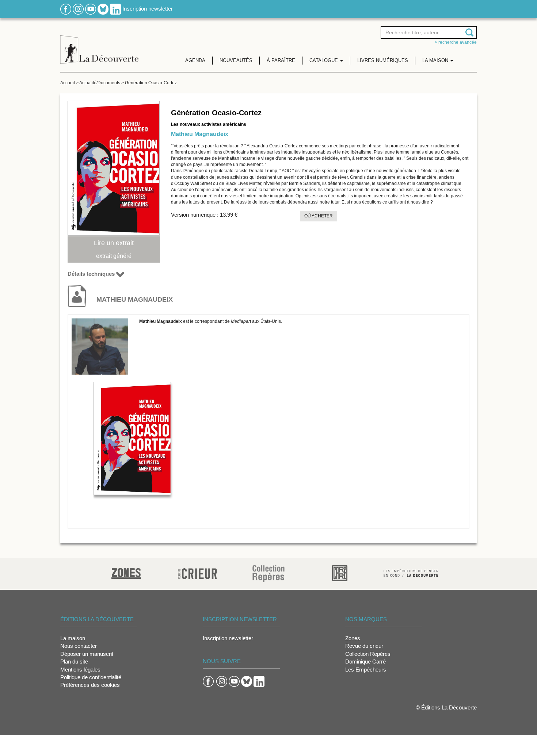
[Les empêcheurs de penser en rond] (411, 572)
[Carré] (339, 572)
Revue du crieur (364, 646)
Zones (352, 638)
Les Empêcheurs (365, 669)
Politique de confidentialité (90, 677)
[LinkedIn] (115, 8)
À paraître (281, 60)
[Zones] (126, 572)
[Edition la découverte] (99, 44)
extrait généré (114, 256)
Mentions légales (80, 669)
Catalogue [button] (324, 60)
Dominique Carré (365, 661)
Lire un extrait (114, 243)
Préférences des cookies (90, 685)
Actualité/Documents (99, 82)
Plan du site (74, 661)
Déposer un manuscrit (86, 654)
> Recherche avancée (456, 42)
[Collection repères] (268, 573)
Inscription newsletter (147, 8)
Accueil (67, 82)
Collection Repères (368, 654)
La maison (72, 638)
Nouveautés (236, 60)
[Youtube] (90, 8)
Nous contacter (78, 646)
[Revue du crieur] (197, 572)
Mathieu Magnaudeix (199, 134)
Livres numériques (382, 60)
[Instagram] (78, 8)
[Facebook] (65, 8)
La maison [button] (436, 60)
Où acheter (318, 215)
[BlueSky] (103, 8)
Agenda (195, 60)
